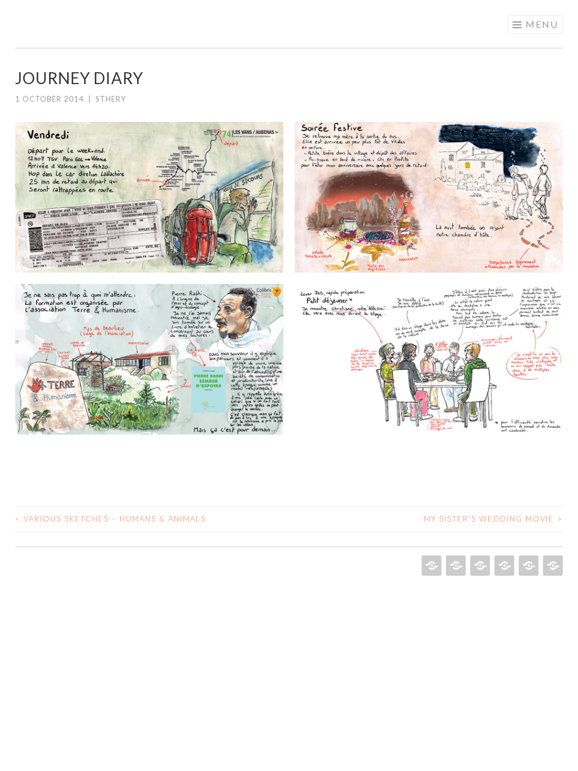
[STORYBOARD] (479, 565)
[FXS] (455, 565)
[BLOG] (552, 565)
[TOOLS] (527, 565)
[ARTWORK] (503, 565)
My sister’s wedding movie (493, 518)
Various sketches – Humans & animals (110, 518)
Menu (542, 24)
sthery (110, 98)
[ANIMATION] (430, 565)
